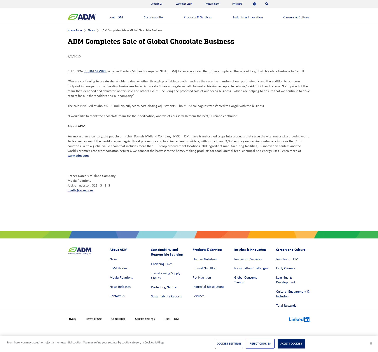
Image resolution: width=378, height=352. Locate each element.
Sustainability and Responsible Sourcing (167, 251)
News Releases (120, 287)
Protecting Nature (164, 287)
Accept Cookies (291, 343)
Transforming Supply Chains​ (165, 276)
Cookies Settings (145, 319)
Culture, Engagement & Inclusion (293, 294)
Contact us (117, 296)
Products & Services (198, 17)
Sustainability (153, 17)
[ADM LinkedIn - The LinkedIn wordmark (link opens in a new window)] (299, 320)
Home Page (75, 30)
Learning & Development (285, 280)
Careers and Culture (290, 249)
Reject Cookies (260, 343)
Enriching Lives (161, 264)
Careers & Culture (296, 17)
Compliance (118, 319)
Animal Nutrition (204, 268)
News (91, 30)
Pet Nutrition (202, 277)
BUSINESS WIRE (95, 71)
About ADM (115, 17)
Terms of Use (94, 319)
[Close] (371, 343)
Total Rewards (286, 306)
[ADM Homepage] (82, 17)
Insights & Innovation (248, 17)
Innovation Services (248, 259)
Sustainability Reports (166, 296)
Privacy (72, 319)
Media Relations (121, 277)
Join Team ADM (287, 259)
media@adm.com (80, 190)
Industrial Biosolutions (208, 287)
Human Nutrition (205, 259)
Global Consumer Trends (246, 280)
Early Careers (285, 268)
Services (198, 296)
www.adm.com (78, 156)
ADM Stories (118, 268)
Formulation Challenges (251, 268)
